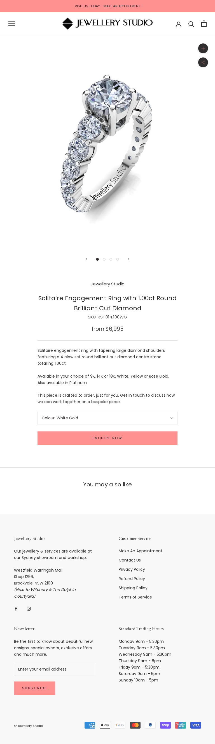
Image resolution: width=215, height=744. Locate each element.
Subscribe (34, 688)
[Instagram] (29, 608)
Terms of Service (135, 597)
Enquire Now (107, 438)
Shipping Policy (133, 588)
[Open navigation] (11, 23)
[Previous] (86, 259)
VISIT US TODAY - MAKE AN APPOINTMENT (107, 6)
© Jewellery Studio (28, 726)
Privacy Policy (132, 569)
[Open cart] (204, 23)
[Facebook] (16, 608)
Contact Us (130, 560)
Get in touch (132, 395)
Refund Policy (132, 578)
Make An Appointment (140, 551)
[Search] (191, 24)
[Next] (128, 259)
